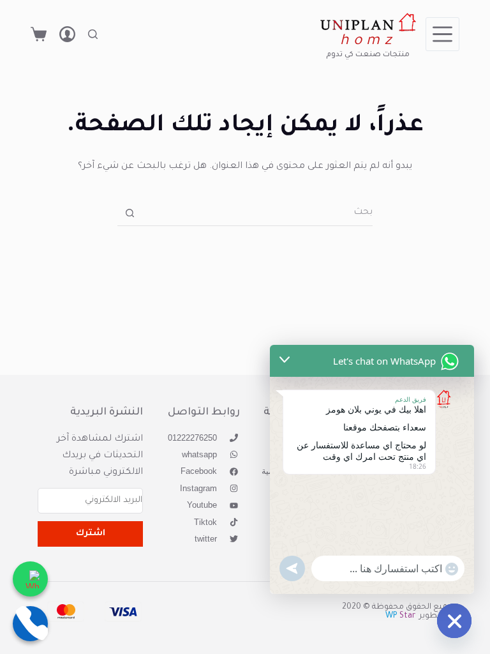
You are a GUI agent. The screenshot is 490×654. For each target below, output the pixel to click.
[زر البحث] (129, 213)
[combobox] (257, 213)
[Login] (67, 34)
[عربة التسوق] (39, 34)
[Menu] (442, 34)
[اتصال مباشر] (30, 623)
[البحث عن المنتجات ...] (93, 34)
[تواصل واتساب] (30, 579)
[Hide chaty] (454, 621)
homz (368, 42)
